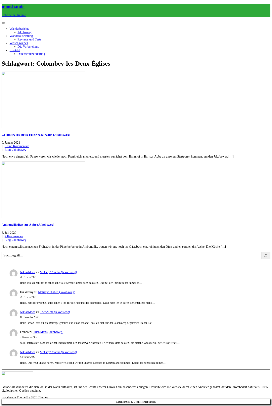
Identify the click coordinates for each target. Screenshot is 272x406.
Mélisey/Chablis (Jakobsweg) (58, 272)
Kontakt (15, 50)
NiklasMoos (27, 272)
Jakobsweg (24, 32)
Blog (8, 149)
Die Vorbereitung (28, 46)
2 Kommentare (14, 236)
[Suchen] (265, 255)
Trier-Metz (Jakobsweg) (55, 312)
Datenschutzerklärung (31, 53)
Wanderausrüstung (21, 35)
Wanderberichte (19, 28)
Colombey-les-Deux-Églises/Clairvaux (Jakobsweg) (36, 134)
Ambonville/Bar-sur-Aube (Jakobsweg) (28, 224)
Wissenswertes (19, 43)
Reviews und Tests (29, 39)
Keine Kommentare (17, 146)
